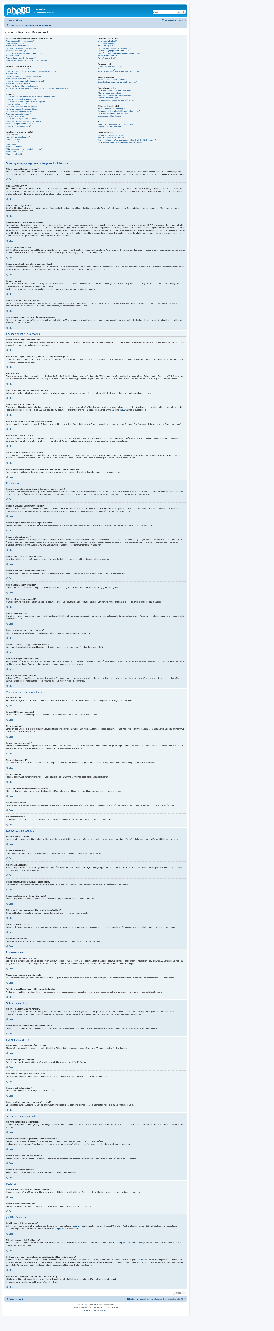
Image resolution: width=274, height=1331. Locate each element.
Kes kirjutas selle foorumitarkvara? (111, 135)
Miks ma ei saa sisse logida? (17, 51)
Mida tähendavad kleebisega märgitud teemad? (24, 149)
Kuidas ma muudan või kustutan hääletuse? (22, 109)
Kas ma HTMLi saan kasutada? (18, 137)
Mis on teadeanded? (14, 147)
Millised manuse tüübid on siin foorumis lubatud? (116, 124)
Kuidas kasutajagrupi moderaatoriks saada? (114, 51)
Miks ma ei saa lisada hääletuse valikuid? (22, 106)
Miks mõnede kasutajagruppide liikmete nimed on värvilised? (121, 53)
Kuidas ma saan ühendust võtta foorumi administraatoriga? (120, 142)
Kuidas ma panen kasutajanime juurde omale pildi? (25, 81)
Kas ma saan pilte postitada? (17, 142)
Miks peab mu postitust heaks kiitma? (20, 124)
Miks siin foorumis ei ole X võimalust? (112, 137)
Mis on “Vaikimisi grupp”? (107, 55)
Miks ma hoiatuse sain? (15, 116)
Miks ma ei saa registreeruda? (17, 46)
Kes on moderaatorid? (106, 43)
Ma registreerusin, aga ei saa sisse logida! (22, 48)
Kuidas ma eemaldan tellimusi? (109, 116)
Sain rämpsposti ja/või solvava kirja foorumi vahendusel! (119, 71)
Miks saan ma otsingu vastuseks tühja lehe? (115, 95)
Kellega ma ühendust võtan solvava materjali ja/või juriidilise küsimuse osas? (127, 140)
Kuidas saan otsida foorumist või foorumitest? (115, 90)
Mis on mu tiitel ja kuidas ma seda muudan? (22, 86)
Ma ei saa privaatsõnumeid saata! (110, 66)
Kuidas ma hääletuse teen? (16, 104)
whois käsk (143, 1260)
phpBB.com (63, 1229)
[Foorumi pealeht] (19, 10)
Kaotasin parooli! (12, 55)
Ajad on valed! (11, 74)
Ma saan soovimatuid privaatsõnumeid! (112, 69)
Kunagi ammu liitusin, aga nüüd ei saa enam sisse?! (26, 53)
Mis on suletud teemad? (15, 151)
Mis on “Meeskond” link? (107, 58)
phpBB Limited (78, 1226)
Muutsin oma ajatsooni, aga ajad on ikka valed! (24, 76)
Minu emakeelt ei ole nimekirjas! (18, 78)
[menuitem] (19, 20)
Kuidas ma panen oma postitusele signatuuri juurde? (26, 102)
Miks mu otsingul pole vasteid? (109, 93)
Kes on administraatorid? (107, 41)
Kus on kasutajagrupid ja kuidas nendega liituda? (116, 48)
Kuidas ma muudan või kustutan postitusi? (22, 99)
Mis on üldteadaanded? (15, 144)
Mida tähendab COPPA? (15, 43)
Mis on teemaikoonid (14, 154)
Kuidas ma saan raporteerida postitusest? (22, 119)
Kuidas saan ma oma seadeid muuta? (20, 69)
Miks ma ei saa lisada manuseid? (18, 114)
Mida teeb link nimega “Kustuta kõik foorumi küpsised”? (27, 60)
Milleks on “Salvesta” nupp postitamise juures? (24, 121)
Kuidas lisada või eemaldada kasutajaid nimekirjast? (117, 82)
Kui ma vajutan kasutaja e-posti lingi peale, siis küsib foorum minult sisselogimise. (37, 88)
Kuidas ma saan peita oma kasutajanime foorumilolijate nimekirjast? (31, 71)
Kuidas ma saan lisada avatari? (18, 83)
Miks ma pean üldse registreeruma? (20, 41)
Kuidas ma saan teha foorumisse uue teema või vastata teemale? (31, 97)
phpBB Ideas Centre (128, 1243)
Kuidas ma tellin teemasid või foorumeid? (113, 113)
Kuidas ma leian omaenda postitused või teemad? (116, 100)
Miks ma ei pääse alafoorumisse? (19, 111)
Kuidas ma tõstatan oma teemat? (18, 126)
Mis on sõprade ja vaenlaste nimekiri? (112, 80)
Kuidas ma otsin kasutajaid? (108, 98)
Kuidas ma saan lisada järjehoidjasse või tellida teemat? (119, 111)
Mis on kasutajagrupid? (106, 46)
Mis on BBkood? (12, 134)
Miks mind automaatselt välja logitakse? (21, 58)
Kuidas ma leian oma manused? (110, 127)
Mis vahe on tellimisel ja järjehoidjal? (111, 109)
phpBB (122, 410)
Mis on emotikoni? (13, 139)
